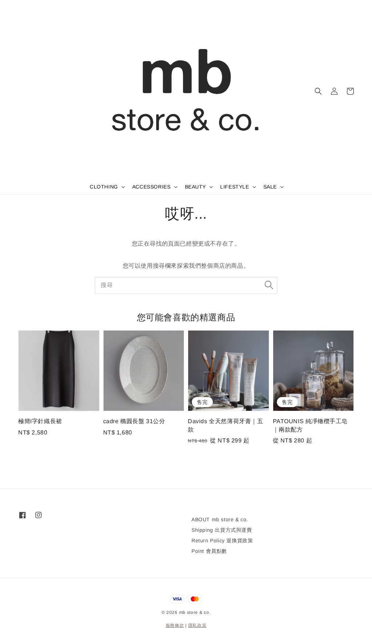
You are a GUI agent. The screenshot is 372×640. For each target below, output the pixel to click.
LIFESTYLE (234, 187)
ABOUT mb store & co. (219, 519)
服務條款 (175, 625)
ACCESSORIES (151, 187)
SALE (270, 187)
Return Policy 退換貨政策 (222, 540)
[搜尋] (269, 285)
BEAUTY (195, 187)
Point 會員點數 (209, 551)
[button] (318, 91)
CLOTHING (104, 187)
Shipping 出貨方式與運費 (221, 530)
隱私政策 (197, 625)
